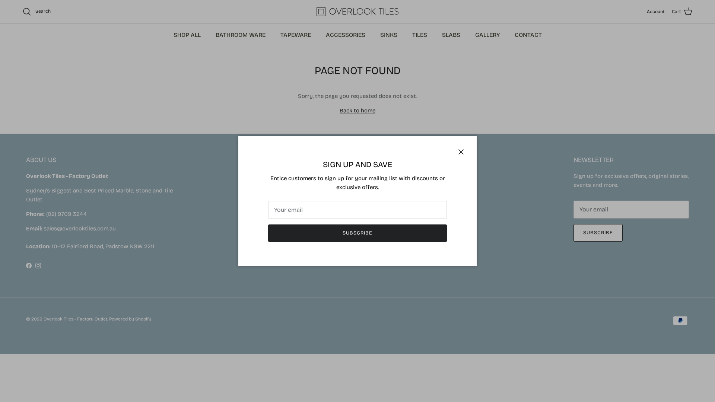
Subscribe (357, 233)
